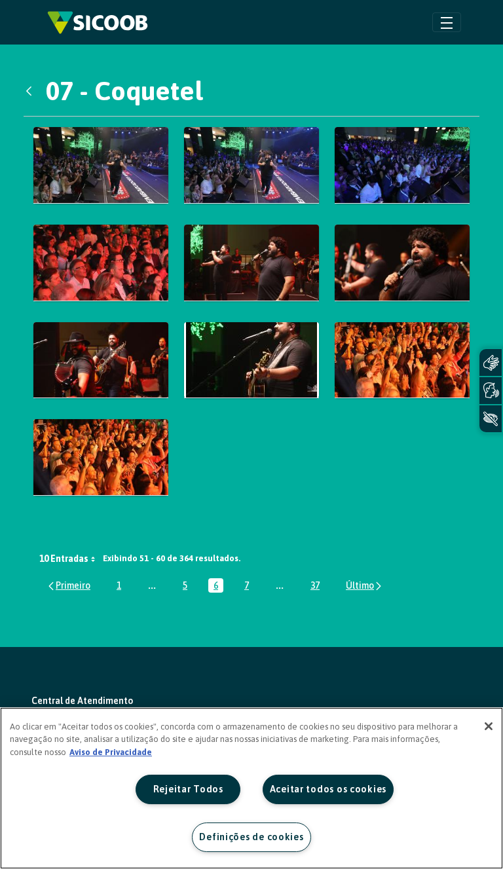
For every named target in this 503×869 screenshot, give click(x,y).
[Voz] (490, 390)
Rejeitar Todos (188, 789)
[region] (251, 788)
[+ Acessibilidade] (490, 418)
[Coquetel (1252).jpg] (100, 360)
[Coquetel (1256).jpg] (251, 360)
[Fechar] (488, 726)
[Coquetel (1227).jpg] (402, 165)
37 (317, 586)
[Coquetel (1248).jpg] (402, 263)
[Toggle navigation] (446, 21)
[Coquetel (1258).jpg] (100, 457)
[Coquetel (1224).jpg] (251, 165)
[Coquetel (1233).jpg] (100, 263)
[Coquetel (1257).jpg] (402, 360)
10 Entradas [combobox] (63, 558)
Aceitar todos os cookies (328, 789)
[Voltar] (32, 91)
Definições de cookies (251, 837)
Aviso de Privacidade (110, 752)
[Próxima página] (364, 585)
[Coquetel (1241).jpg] (251, 263)
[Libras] (490, 362)
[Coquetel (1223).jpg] (100, 165)
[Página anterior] (68, 585)
